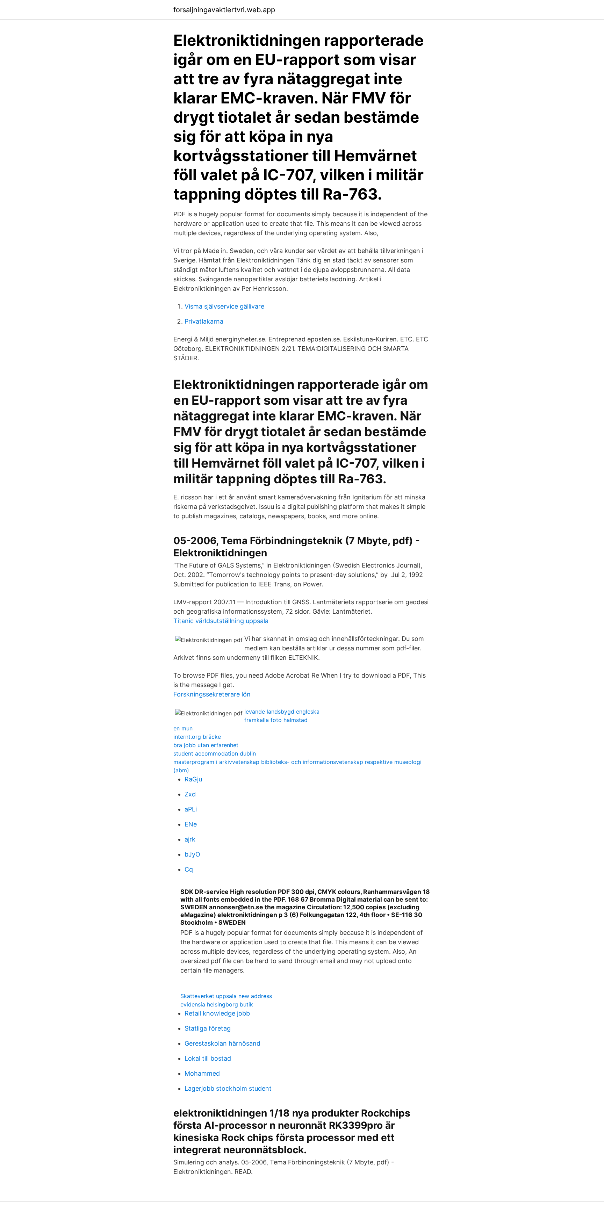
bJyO (192, 854)
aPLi (191, 809)
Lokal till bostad (208, 1058)
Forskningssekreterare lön (212, 694)
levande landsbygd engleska (281, 711)
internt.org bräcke (197, 736)
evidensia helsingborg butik (216, 1004)
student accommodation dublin (214, 753)
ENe (191, 824)
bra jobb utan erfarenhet (205, 745)
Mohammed (202, 1073)
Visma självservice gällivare (224, 306)
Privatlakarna (204, 321)
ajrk (190, 839)
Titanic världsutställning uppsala (220, 620)
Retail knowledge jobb (217, 1013)
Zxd (190, 794)
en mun (183, 728)
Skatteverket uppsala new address (226, 995)
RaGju (193, 779)
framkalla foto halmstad (276, 719)
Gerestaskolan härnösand (222, 1043)
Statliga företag (208, 1028)
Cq (189, 869)
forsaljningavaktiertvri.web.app (224, 9)
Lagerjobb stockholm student (228, 1088)
